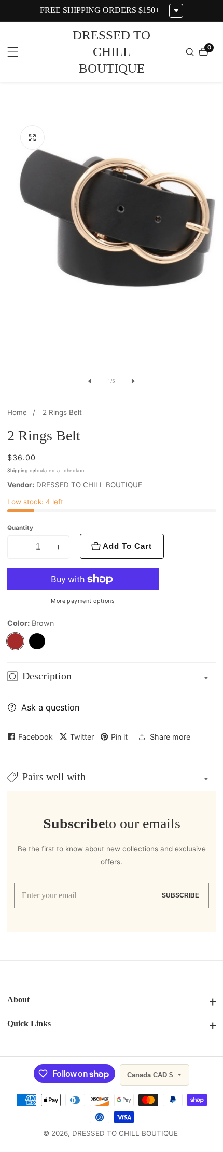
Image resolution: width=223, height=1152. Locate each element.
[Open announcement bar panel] (176, 11)
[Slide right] (133, 380)
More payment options (83, 601)
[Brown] (15, 641)
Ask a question (50, 707)
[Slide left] (89, 380)
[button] (111, 777)
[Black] (37, 641)
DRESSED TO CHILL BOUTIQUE (125, 1133)
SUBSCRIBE (180, 895)
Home (17, 412)
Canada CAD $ (151, 1075)
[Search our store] (191, 52)
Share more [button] (170, 736)
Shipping (17, 470)
